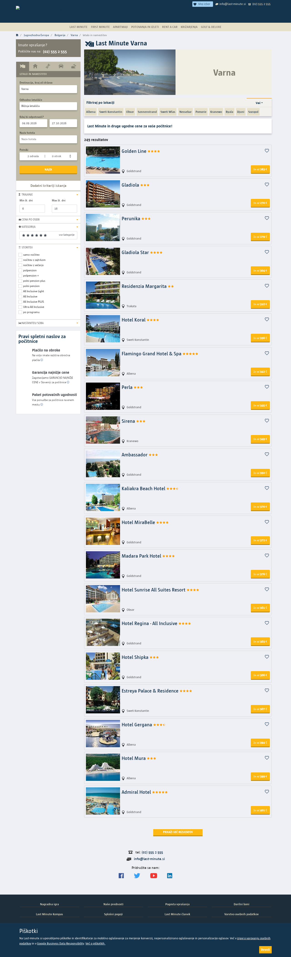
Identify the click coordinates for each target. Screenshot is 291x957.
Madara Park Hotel (142, 556)
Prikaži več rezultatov (178, 832)
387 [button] (260, 709)
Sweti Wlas (168, 112)
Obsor (130, 112)
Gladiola (131, 185)
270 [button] (260, 203)
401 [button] (260, 810)
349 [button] (260, 439)
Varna (74, 35)
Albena (90, 112)
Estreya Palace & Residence (151, 690)
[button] (48, 194)
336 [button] (260, 338)
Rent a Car (170, 27)
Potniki (24, 149)
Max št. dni (58, 200)
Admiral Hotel (137, 792)
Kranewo (216, 112)
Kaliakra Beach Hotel (144, 488)
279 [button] (260, 236)
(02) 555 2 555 (261, 3)
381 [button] (260, 607)
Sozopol (253, 112)
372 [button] (260, 540)
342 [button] (260, 371)
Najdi (48, 169)
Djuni (240, 112)
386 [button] (260, 675)
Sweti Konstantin (110, 112)
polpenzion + (31, 275)
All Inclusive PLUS (33, 301)
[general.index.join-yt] (154, 876)
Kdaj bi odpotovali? (32, 116)
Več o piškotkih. (95, 943)
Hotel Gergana (137, 724)
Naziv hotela (27, 132)
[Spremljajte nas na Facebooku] (121, 876)
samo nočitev (31, 254)
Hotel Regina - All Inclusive (150, 623)
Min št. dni (26, 200)
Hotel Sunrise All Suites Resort (154, 589)
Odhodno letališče (31, 99)
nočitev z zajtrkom (34, 259)
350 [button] (260, 473)
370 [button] (260, 506)
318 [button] (260, 304)
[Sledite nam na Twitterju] (137, 876)
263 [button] (260, 169)
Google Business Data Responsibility (60, 943)
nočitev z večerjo (33, 265)
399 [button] (260, 776)
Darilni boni (241, 904)
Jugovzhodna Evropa (36, 35)
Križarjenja (189, 27)
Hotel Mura (134, 758)
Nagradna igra (49, 904)
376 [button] (260, 574)
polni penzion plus (34, 280)
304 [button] (260, 270)
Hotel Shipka (136, 657)
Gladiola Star (136, 252)
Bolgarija (60, 35)
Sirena (129, 421)
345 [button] (260, 405)
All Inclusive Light (33, 291)
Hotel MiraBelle (139, 522)
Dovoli (265, 949)
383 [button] (260, 641)
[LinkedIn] (170, 876)
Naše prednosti (113, 904)
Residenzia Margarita (145, 286)
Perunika (131, 218)
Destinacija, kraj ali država (36, 82)
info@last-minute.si (232, 3)
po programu (31, 312)
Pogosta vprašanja (177, 904)
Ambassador (135, 454)
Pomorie (201, 112)
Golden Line (135, 151)
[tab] (22, 66)
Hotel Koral (134, 319)
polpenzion (30, 270)
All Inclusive (30, 296)
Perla (128, 387)
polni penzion (31, 285)
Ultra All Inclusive (33, 306)
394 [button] (260, 742)
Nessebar (185, 112)
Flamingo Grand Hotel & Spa (152, 353)
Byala (229, 112)
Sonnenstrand (147, 112)
